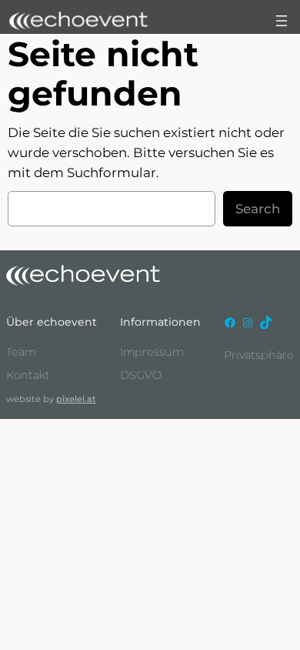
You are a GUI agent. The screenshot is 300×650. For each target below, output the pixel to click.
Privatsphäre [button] (259, 355)
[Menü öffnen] (281, 21)
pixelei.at (76, 399)
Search (257, 208)
